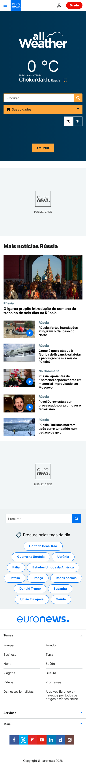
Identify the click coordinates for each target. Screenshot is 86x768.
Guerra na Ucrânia (31, 556)
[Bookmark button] (64, 80)
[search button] (78, 97)
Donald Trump (30, 588)
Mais (7, 724)
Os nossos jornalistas (19, 691)
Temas (8, 635)
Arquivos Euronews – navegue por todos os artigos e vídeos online (62, 695)
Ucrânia (63, 556)
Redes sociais (66, 578)
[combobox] (43, 97)
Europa (9, 645)
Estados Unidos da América (53, 567)
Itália (16, 567)
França (38, 578)
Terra (49, 654)
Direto (74, 5)
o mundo (43, 148)
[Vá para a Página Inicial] (16, 5)
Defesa (14, 578)
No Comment (49, 371)
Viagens (9, 673)
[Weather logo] (43, 41)
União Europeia (31, 599)
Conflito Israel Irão (43, 546)
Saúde (61, 599)
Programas (53, 682)
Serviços (10, 713)
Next (7, 663)
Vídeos (8, 682)
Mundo (51, 645)
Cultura (51, 673)
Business (10, 654)
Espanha (60, 588)
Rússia (9, 303)
